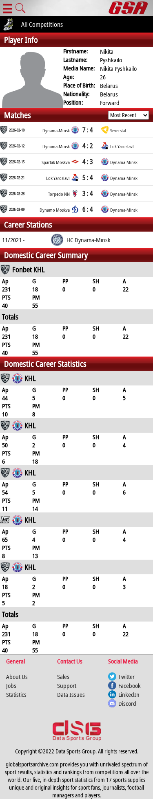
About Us (17, 676)
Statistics (16, 694)
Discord (127, 703)
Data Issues (71, 694)
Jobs (11, 685)
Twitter (126, 676)
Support (66, 685)
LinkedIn (129, 694)
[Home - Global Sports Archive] (131, 8)
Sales (63, 676)
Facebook (129, 685)
